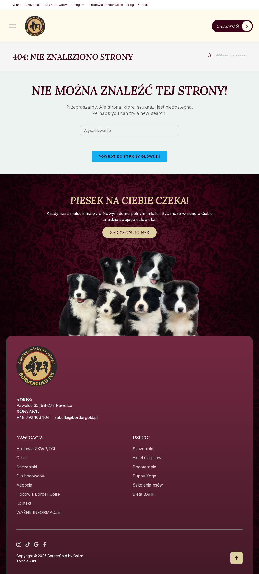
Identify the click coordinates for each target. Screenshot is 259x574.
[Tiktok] (27, 544)
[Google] (36, 544)
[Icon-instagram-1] (18, 544)
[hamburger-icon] (12, 26)
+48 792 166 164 (33, 417)
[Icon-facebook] (44, 544)
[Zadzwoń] (247, 26)
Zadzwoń (228, 26)
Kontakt (143, 5)
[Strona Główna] (209, 55)
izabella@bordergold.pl (76, 417)
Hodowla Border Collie (106, 5)
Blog (130, 5)
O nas (17, 5)
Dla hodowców (56, 5)
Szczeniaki (33, 5)
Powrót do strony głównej (129, 156)
